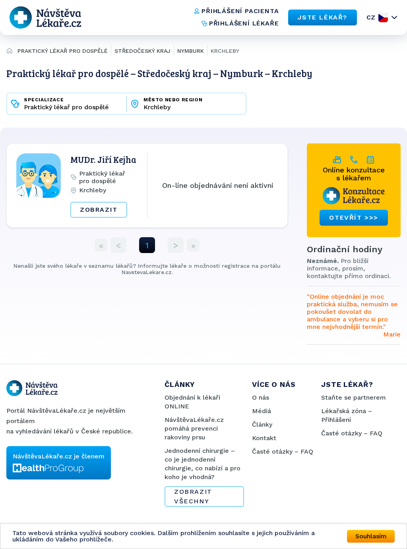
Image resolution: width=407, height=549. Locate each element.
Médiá (261, 411)
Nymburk (190, 51)
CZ (370, 17)
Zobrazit (99, 209)
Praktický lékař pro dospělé (62, 51)
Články (262, 424)
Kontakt (264, 438)
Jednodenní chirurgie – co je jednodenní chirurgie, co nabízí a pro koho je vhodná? (202, 464)
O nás (260, 397)
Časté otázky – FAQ (282, 451)
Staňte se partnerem (353, 397)
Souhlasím (371, 536)
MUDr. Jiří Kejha (103, 159)
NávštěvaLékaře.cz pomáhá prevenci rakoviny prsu (194, 428)
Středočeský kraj (142, 51)
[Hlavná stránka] (9, 52)
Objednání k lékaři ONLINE (192, 402)
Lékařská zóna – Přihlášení (346, 415)
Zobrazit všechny (193, 496)
